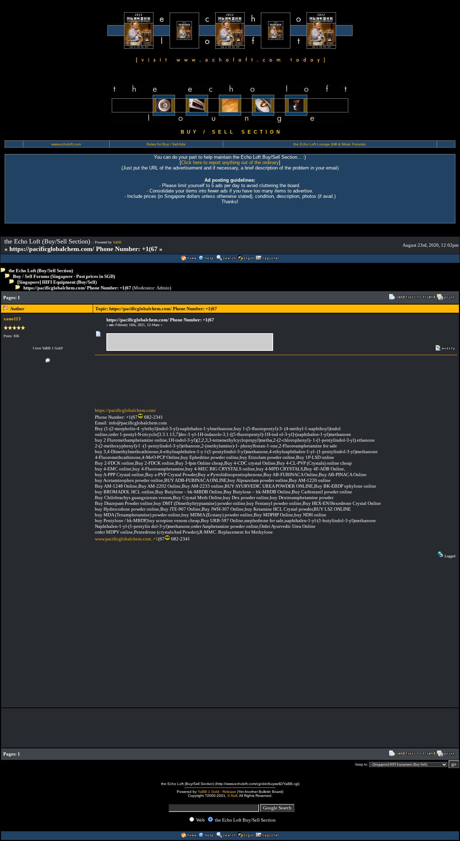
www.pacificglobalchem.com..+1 (126, 539)
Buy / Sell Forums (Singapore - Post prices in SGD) (64, 276)
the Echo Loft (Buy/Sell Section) (41, 270)
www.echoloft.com (66, 144)
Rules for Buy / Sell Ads (166, 144)
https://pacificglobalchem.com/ (125, 410)
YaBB (117, 242)
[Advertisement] (156, 297)
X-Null (232, 796)
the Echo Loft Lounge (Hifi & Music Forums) (329, 144)
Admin (163, 288)
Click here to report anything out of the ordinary (230, 162)
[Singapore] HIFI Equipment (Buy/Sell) (57, 282)
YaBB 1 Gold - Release (217, 792)
